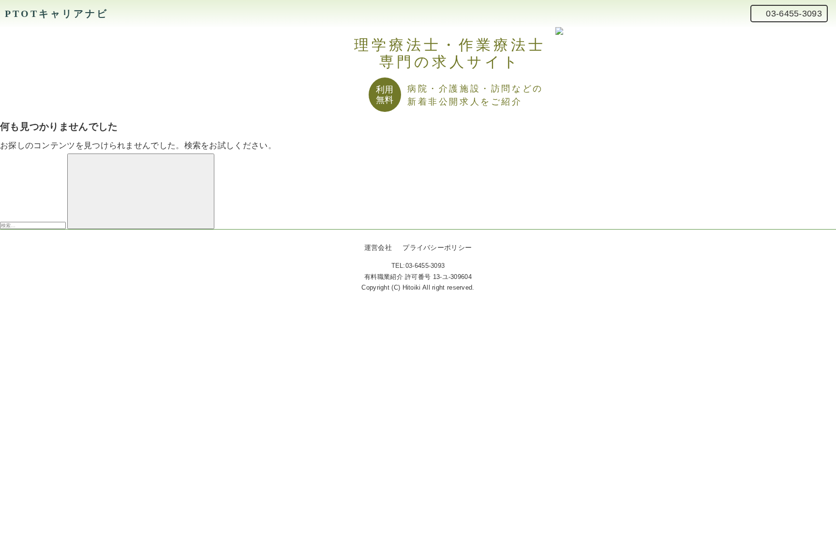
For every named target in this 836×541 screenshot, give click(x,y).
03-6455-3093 (794, 13)
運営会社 (378, 247)
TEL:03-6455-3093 (418, 266)
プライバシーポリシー (437, 247)
